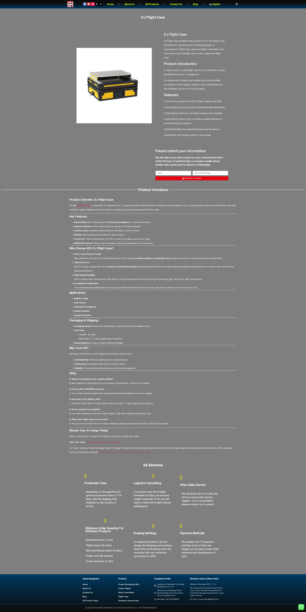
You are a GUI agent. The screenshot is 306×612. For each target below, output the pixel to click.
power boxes (104, 452)
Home (110, 4)
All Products (152, 4)
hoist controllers (131, 452)
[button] (237, 4)
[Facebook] (85, 4)
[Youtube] (89, 4)
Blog (195, 4)
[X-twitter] (97, 4)
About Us (129, 4)
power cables (117, 452)
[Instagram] (93, 4)
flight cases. (146, 452)
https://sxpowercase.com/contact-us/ (103, 442)
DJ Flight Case (83, 205)
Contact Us (176, 4)
